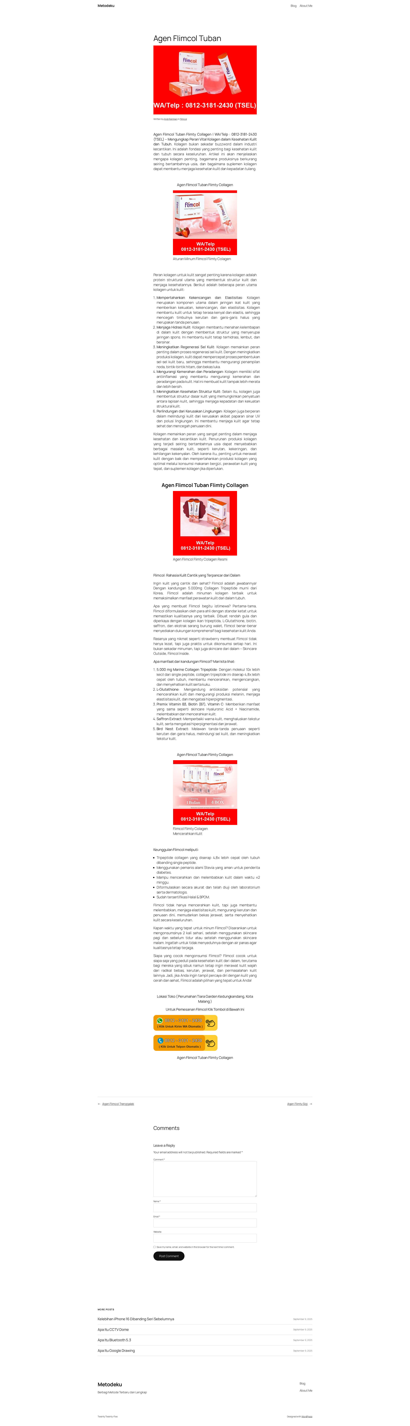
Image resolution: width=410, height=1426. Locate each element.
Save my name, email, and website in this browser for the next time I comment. (195, 1246)
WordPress (307, 1416)
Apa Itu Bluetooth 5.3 (114, 1340)
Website (157, 1231)
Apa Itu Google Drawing (116, 1351)
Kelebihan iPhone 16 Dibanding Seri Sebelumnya (136, 1319)
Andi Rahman (170, 119)
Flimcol (183, 119)
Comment (159, 1159)
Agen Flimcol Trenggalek (118, 1104)
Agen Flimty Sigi (297, 1104)
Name (157, 1201)
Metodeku (106, 5)
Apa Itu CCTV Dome (113, 1330)
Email (156, 1216)
